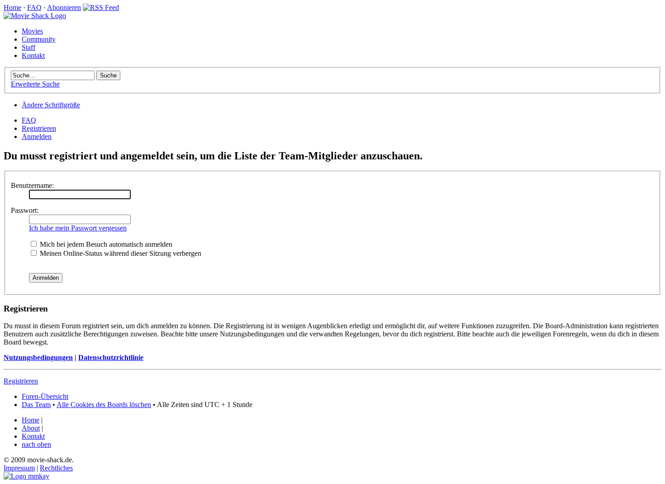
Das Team (36, 404)
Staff (28, 47)
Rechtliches (56, 468)
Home (12, 7)
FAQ (34, 7)
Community (39, 39)
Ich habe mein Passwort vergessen (78, 228)
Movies (32, 31)
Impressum (19, 468)
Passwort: (24, 210)
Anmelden (37, 136)
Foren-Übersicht (45, 396)
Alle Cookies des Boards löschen (104, 404)
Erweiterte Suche (35, 84)
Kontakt (33, 55)
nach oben (36, 444)
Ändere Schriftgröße (51, 105)
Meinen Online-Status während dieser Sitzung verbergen (119, 253)
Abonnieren (64, 7)
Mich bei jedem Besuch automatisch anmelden (105, 244)
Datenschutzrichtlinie (110, 357)
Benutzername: (32, 185)
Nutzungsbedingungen (38, 357)
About (31, 428)
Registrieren (39, 128)
